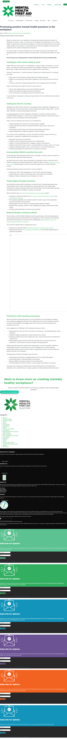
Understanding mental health (10, 443)
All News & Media (7, 420)
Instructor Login (58, 4)
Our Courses (10, 20)
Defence (5, 427)
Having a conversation (8, 428)
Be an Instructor (29, 20)
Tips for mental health (24, 33)
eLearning (49, 4)
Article (4, 422)
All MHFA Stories (7, 419)
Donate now (5, 500)
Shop (43, 4)
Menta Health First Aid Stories (10, 431)
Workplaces (6, 446)
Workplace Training (9, 392)
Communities (6, 426)
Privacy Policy (3, 491)
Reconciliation (6, 437)
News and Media (7, 434)
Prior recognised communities (10, 435)
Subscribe (5, 461)
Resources (55, 20)
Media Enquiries (3, 490)
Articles (10, 33)
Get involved (42, 20)
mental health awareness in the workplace (32, 193)
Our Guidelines (3, 489)
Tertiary (4, 441)
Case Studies (6, 424)
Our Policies (2, 488)
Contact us (5, 473)
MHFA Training (6, 432)
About (49, 20)
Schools (5, 439)
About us (5, 417)
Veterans (5, 445)
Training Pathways (19, 20)
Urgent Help (6, 1)
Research (37, 20)
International (6, 430)
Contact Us (36, 4)
